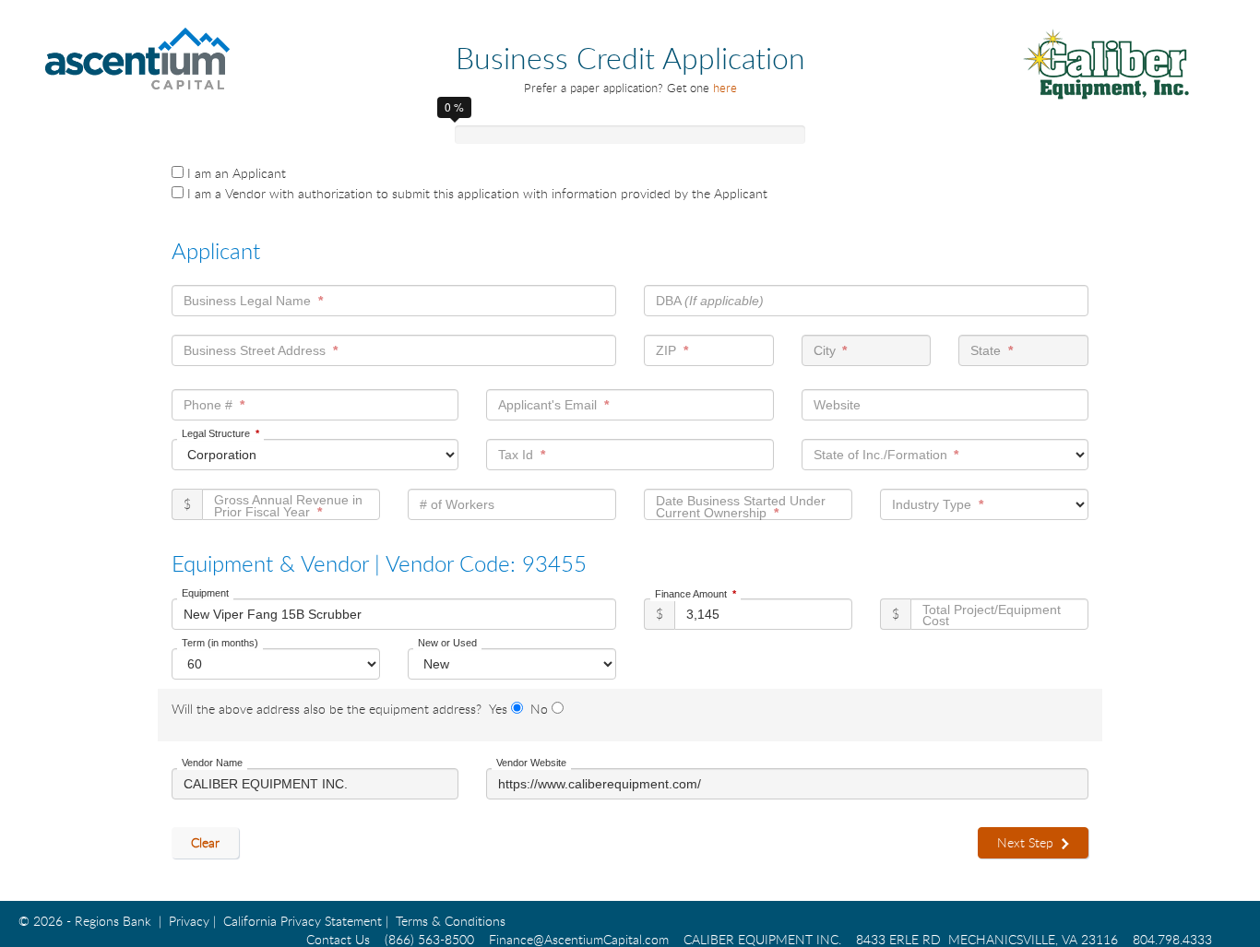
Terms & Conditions (450, 920)
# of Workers (457, 504)
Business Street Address (255, 350)
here (725, 87)
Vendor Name (212, 762)
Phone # (208, 404)
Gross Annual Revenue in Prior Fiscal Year (288, 505)
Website (837, 404)
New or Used (447, 642)
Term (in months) (220, 642)
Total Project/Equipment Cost (991, 615)
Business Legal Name (247, 300)
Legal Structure (216, 433)
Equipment (205, 592)
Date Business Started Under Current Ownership (741, 505)
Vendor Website (531, 762)
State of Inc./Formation (880, 454)
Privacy (189, 920)
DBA (710, 300)
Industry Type (931, 504)
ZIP (666, 350)
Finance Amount (691, 593)
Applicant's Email (547, 404)
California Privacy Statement (302, 920)
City (825, 350)
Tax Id (515, 454)
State (985, 350)
